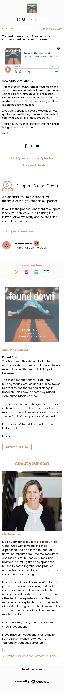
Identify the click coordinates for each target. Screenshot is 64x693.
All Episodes (45, 158)
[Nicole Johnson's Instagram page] (5, 649)
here (21, 101)
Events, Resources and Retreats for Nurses (31, 656)
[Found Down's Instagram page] (18, 19)
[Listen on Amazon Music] (46, 272)
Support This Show (17, 447)
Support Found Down (20, 231)
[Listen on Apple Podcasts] (26, 272)
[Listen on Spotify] (36, 272)
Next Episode (19, 158)
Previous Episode (34, 165)
